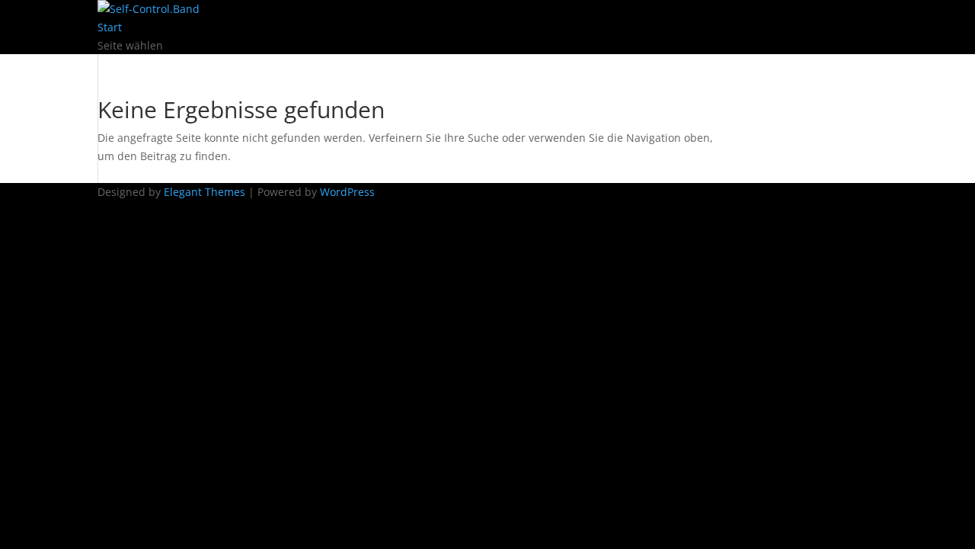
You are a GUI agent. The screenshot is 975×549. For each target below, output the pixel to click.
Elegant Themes (204, 192)
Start (110, 27)
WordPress (347, 192)
